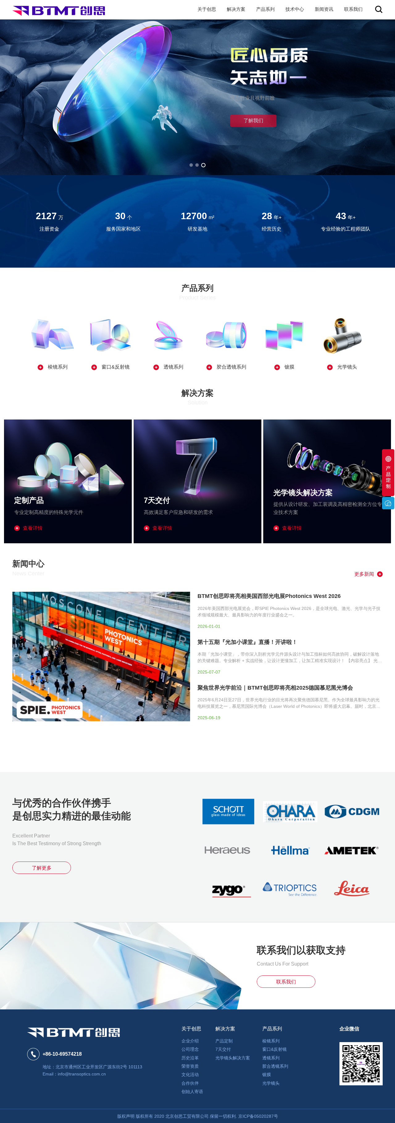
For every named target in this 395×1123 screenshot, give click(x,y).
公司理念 (190, 1049)
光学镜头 (271, 1083)
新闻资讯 (324, 9)
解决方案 (236, 9)
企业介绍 (190, 1040)
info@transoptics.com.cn (82, 1073)
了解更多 (42, 867)
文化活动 (190, 1074)
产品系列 (265, 9)
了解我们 (197, 103)
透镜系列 (271, 1057)
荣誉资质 (190, 1066)
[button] (191, 165)
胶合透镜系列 (275, 1066)
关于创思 (207, 9)
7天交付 (223, 1049)
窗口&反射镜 (274, 1049)
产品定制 (224, 1040)
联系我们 (353, 9)
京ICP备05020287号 (258, 1116)
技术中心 (294, 9)
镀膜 (266, 1074)
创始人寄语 (192, 1091)
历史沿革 (190, 1057)
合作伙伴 (190, 1083)
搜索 (379, 9)
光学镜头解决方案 (232, 1057)
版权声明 (126, 1116)
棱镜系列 (271, 1040)
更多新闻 (364, 574)
